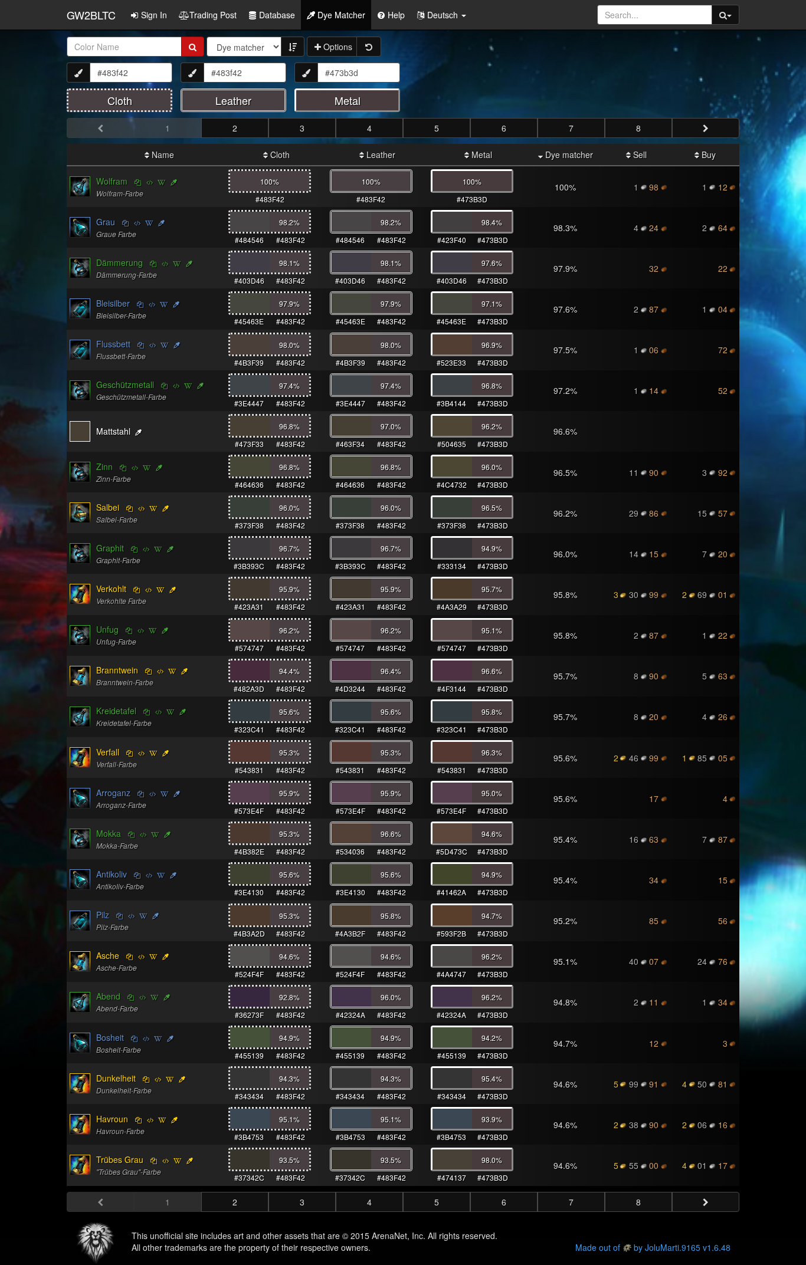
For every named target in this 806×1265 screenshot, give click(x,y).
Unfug (107, 629)
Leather (379, 154)
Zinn (104, 466)
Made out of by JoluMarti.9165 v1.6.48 (652, 1247)
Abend (108, 996)
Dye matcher (568, 154)
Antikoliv (111, 874)
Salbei (107, 507)
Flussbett (113, 344)
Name (161, 154)
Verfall (107, 752)
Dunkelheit (116, 1078)
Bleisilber (113, 303)
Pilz (102, 915)
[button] (441, 14)
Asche (107, 955)
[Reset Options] (368, 47)
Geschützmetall (125, 384)
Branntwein (117, 670)
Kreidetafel (116, 711)
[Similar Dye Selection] (174, 182)
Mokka (108, 833)
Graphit (110, 548)
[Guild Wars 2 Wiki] (162, 182)
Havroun (112, 1119)
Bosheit (110, 1037)
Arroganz (113, 793)
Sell (639, 154)
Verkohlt (111, 588)
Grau (105, 222)
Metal (480, 154)
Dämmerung (119, 262)
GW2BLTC (91, 14)
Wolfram (111, 181)
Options (336, 46)
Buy (707, 154)
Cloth (279, 154)
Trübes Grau (119, 1159)
